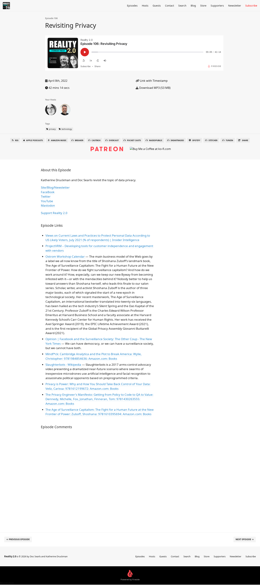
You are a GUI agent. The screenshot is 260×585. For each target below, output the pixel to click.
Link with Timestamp (153, 81)
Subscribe (251, 5)
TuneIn (229, 140)
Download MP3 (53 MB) (154, 88)
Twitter (46, 196)
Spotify (196, 140)
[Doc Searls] (65, 110)
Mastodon (48, 205)
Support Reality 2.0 (54, 213)
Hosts (145, 5)
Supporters (217, 5)
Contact (169, 5)
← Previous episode (18, 539)
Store (203, 5)
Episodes (132, 5)
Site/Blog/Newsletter (55, 187)
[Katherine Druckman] (50, 110)
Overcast (114, 140)
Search (182, 5)
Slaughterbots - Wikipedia (63, 365)
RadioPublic (155, 140)
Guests (157, 5)
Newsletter (234, 5)
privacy (52, 129)
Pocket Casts (134, 140)
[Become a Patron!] (107, 147)
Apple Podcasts (34, 140)
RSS (16, 140)
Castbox (96, 140)
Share (245, 140)
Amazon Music (59, 140)
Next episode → (245, 539)
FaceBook (47, 192)
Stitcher (213, 140)
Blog (193, 5)
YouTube (47, 201)
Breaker (79, 140)
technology (66, 129)
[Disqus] (99, 479)
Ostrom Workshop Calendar (65, 256)
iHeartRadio (177, 140)
